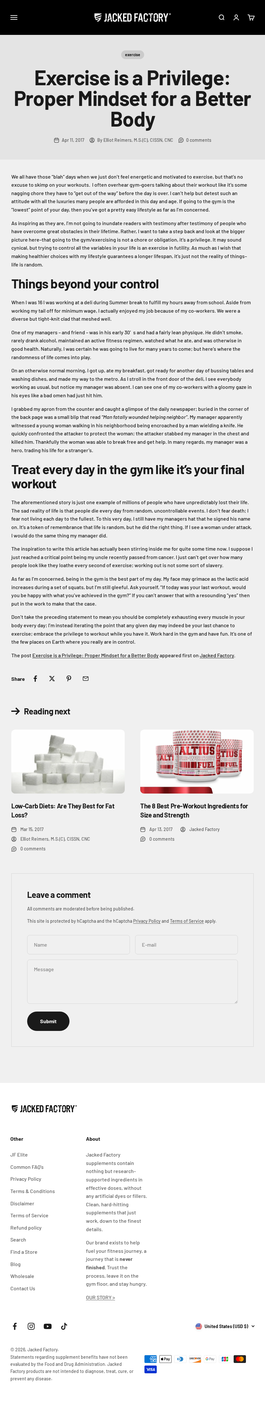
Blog (15, 1264)
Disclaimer (22, 1203)
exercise (132, 54)
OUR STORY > (100, 1297)
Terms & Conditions (32, 1191)
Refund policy (26, 1227)
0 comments (198, 140)
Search (18, 1239)
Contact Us (22, 1288)
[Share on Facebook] (35, 678)
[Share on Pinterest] (68, 678)
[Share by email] (85, 678)
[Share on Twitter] (52, 678)
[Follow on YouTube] (47, 1326)
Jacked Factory (217, 655)
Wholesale (22, 1276)
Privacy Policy (147, 921)
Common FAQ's (27, 1167)
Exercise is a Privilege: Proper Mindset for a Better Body (95, 655)
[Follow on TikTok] (64, 1326)
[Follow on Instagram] (31, 1326)
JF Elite (19, 1154)
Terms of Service (187, 921)
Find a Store (23, 1252)
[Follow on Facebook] (14, 1326)
